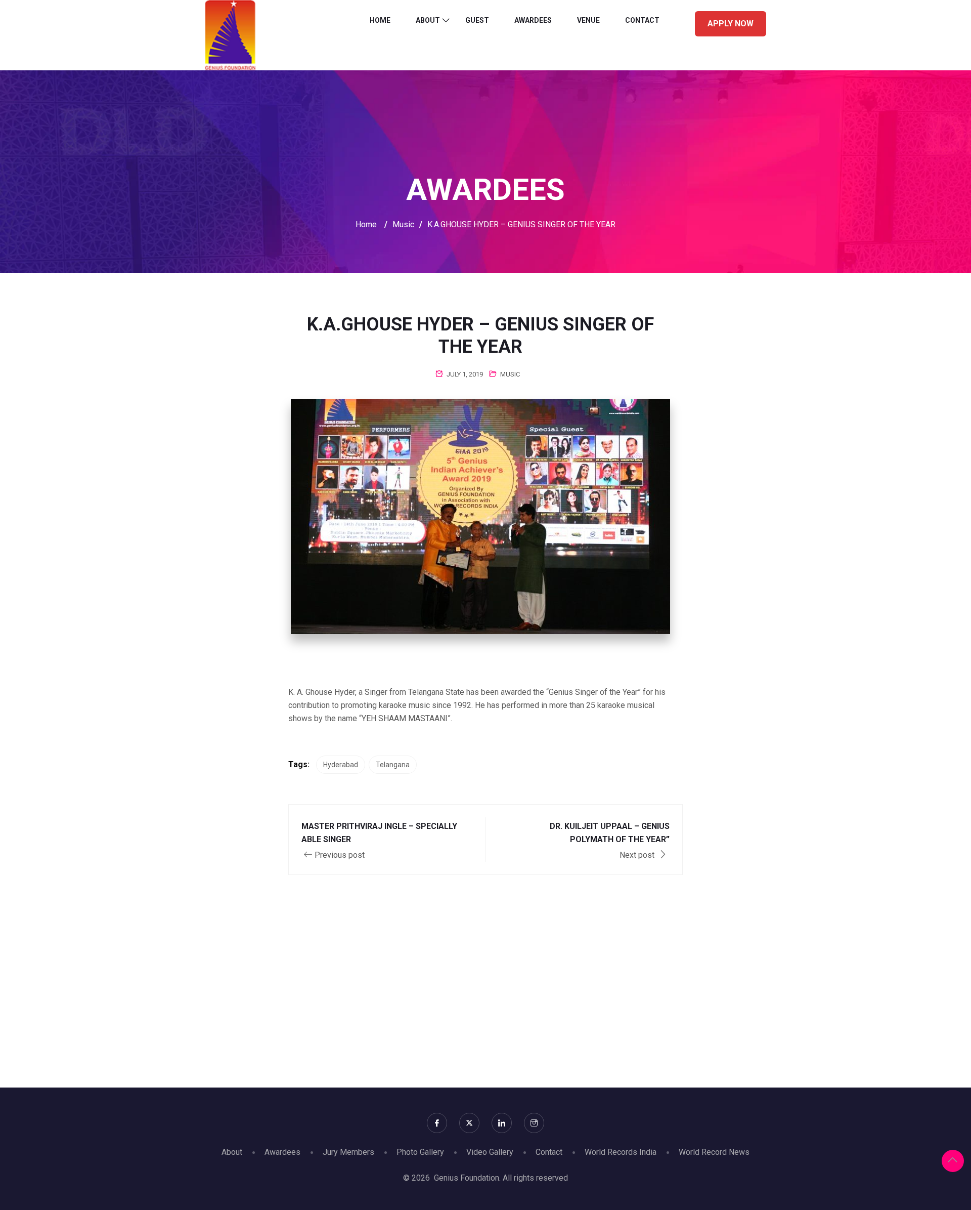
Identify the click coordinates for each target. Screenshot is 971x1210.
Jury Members (348, 1152)
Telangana (393, 765)
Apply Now (731, 23)
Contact (642, 20)
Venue (588, 20)
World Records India (620, 1152)
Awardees (533, 20)
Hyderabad (340, 765)
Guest (477, 20)
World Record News (714, 1152)
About (428, 20)
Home (380, 20)
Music (510, 374)
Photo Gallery (420, 1152)
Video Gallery (489, 1152)
